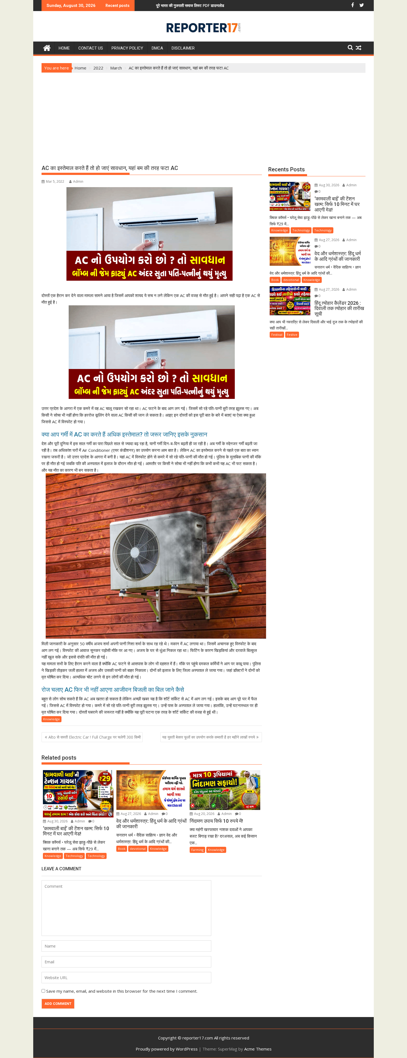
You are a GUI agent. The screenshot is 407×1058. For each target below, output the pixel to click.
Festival (276, 334)
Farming (197, 850)
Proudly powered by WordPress (167, 1049)
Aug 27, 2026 (130, 813)
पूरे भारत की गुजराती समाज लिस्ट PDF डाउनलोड (145, 5)
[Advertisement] (203, 114)
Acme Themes (258, 1049)
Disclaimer (183, 48)
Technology (74, 856)
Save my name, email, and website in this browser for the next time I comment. (121, 991)
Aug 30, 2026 (57, 821)
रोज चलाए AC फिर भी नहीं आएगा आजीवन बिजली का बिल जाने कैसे (113, 689)
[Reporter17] (47, 47)
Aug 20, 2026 (203, 813)
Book (121, 849)
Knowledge (51, 719)
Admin (78, 181)
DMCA (157, 48)
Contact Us (90, 48)
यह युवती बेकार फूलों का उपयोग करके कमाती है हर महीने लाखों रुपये (208, 737)
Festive (292, 334)
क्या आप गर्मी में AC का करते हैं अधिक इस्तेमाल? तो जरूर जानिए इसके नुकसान (124, 434)
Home (64, 48)
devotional (138, 849)
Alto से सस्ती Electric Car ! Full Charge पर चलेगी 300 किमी (94, 737)
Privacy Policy (127, 48)
